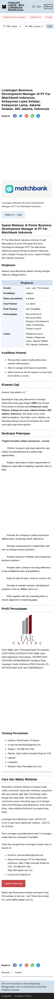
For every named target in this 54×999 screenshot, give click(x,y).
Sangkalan (6, 996)
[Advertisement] (27, 58)
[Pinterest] (26, 116)
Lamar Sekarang (13, 883)
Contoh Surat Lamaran (14, 17)
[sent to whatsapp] (32, 116)
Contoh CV (35, 17)
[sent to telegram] (38, 116)
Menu (48, 6)
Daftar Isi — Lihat (13, 214)
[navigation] (13, 214)
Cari (49, 26)
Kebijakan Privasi (23, 996)
